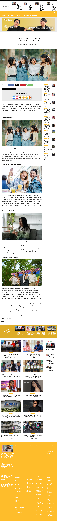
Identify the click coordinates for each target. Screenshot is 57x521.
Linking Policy (49, 453)
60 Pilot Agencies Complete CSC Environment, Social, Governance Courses (48, 148)
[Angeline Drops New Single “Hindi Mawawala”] (53, 125)
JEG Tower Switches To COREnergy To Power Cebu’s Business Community (19, 6)
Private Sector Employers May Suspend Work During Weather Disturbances (47, 133)
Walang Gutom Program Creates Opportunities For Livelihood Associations (47, 119)
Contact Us (17, 445)
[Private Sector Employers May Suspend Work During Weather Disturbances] (53, 131)
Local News (46, 116)
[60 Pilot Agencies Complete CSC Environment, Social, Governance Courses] (53, 146)
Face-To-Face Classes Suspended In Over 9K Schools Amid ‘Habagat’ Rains (48, 156)
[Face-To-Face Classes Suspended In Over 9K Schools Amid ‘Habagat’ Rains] (53, 154)
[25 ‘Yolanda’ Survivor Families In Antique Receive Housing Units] (37, 3)
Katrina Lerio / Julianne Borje (23, 44)
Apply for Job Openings (30, 445)
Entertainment (46, 124)
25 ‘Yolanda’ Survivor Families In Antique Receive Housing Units (48, 104)
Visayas (45, 93)
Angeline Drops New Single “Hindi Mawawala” (47, 126)
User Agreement (50, 445)
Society (2, 321)
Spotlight (46, 84)
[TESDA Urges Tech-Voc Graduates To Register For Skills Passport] (25, 3)
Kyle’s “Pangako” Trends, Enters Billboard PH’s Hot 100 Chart (47, 141)
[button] (54, 12)
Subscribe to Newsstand (40, 445)
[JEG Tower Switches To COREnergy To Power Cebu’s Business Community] (14, 3)
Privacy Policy (49, 447)
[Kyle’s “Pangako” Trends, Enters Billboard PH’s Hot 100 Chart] (53, 139)
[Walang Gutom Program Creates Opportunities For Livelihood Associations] (53, 117)
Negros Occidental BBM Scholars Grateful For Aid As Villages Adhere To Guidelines (53, 6)
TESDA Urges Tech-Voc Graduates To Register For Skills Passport (31, 6)
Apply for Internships (29, 447)
